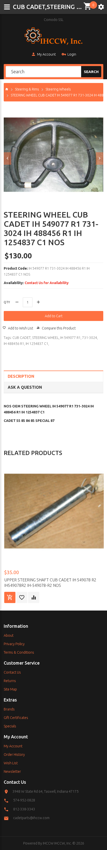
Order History (14, 755)
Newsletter (12, 771)
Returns (10, 681)
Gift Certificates (16, 718)
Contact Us (12, 672)
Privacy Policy (14, 644)
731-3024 (89, 338)
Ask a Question (25, 387)
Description (21, 376)
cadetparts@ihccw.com (31, 818)
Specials (10, 726)
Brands (9, 709)
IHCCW (48, 843)
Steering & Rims (27, 89)
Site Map (10, 689)
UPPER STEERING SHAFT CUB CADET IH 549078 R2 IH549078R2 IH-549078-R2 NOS (50, 583)
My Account (46, 54)
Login (71, 54)
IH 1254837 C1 (37, 344)
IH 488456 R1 (14, 344)
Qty (7, 302)
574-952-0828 (24, 800)
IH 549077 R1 (70, 338)
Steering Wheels (58, 89)
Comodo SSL (53, 20)
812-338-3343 (24, 809)
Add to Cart (53, 316)
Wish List (11, 763)
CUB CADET (21, 338)
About (8, 635)
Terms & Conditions (19, 652)
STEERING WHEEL (45, 338)
